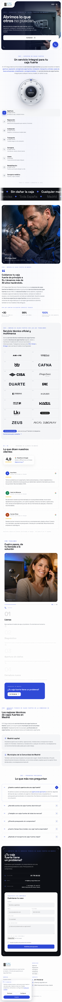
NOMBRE (10, 901)
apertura (5, 69)
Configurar (23, 993)
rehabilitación (19, 71)
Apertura (34, 965)
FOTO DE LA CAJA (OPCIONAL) (16, 936)
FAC (29, 344)
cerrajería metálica (30, 71)
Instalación (35, 971)
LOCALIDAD (10, 915)
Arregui (5, 346)
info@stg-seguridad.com (40, 982)
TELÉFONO (34, 908)
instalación (36, 69)
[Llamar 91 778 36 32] (55, 44)
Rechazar (9, 993)
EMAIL (9, 908)
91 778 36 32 (13, 694)
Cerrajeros (35, 969)
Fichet (33, 344)
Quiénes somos (7, 979)
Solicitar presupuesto (31, 946)
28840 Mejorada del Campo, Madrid (43, 985)
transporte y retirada (46, 69)
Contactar (29, 38)
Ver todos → (35, 973)
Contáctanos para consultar (11, 434)
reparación (12, 69)
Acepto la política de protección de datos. (20, 942)
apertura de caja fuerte (39, 792)
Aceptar (17, 997)
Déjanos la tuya (19, 462)
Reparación (35, 967)
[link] (31, 92)
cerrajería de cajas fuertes (24, 69)
